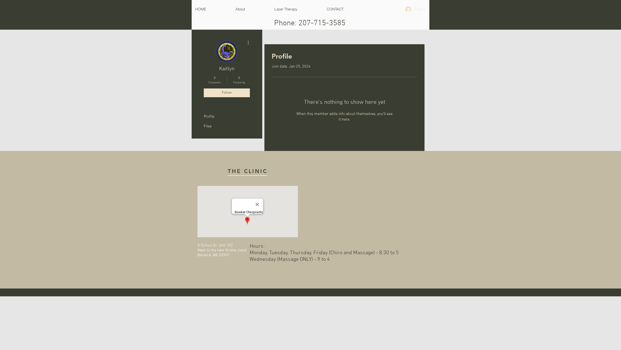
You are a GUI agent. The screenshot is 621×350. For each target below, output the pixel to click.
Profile (209, 116)
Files (208, 126)
